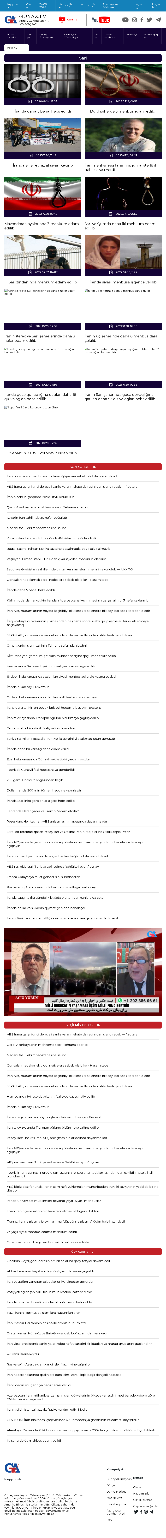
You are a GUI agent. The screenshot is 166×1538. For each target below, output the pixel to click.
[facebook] (142, 20)
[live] (68, 20)
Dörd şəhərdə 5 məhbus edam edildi (123, 111)
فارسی (139, 6)
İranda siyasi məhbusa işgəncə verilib (123, 282)
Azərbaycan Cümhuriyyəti (71, 36)
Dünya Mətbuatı (117, 1491)
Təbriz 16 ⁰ (87, 5)
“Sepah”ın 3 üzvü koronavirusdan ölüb (43, 453)
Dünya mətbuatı (110, 36)
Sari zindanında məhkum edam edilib (43, 282)
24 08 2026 (43, 6)
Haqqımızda (12, 6)
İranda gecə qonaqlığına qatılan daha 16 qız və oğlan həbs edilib (40, 396)
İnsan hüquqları (151, 36)
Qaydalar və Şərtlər (146, 1506)
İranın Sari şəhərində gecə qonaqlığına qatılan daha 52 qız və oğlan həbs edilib (120, 396)
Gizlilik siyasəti (143, 1499)
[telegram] (158, 20)
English (156, 6)
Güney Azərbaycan (46, 36)
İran (96, 36)
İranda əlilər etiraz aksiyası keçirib (43, 165)
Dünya (29, 36)
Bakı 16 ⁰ (65, 5)
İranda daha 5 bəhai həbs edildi (43, 111)
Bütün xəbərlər (11, 36)
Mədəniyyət (132, 36)
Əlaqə (29, 6)
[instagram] (134, 20)
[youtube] (101, 20)
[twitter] (149, 20)
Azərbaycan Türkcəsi (110, 6)
